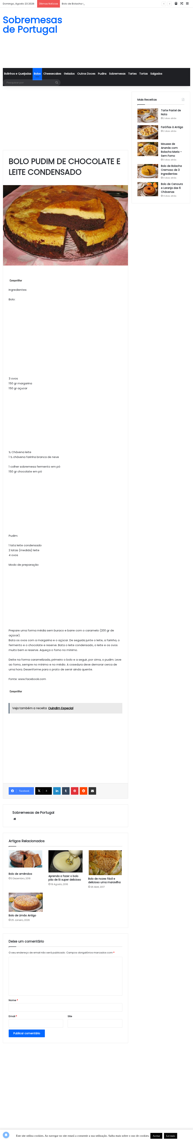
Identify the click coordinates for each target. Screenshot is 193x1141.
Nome (13, 1000)
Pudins (102, 74)
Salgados (156, 74)
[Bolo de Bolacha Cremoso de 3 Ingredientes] (147, 171)
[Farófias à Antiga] (147, 132)
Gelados (69, 74)
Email (13, 1016)
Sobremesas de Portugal (33, 812)
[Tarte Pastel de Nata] (147, 115)
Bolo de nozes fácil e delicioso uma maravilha (104, 880)
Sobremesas (117, 74)
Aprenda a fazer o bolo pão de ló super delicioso (64, 878)
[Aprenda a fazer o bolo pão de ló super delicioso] (65, 861)
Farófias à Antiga (172, 127)
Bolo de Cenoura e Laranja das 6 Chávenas (172, 188)
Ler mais (170, 1135)
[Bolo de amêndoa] (26, 860)
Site (70, 1016)
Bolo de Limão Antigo (22, 915)
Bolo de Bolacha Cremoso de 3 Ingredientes (89, 3)
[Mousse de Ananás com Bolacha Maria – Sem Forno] (147, 149)
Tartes (132, 74)
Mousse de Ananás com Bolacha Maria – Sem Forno (171, 150)
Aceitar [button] (156, 1135)
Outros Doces (86, 74)
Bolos (37, 74)
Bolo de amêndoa (20, 874)
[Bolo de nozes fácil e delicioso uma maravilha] (105, 862)
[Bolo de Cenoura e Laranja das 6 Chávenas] (147, 189)
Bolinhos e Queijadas (17, 74)
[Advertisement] (128, 37)
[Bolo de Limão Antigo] (26, 902)
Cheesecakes (52, 74)
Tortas (143, 74)
